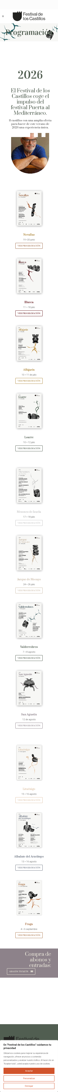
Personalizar (29, 1078)
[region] (29, 1066)
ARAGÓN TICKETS (18, 971)
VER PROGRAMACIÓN (29, 245)
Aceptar (29, 1071)
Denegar (29, 1086)
